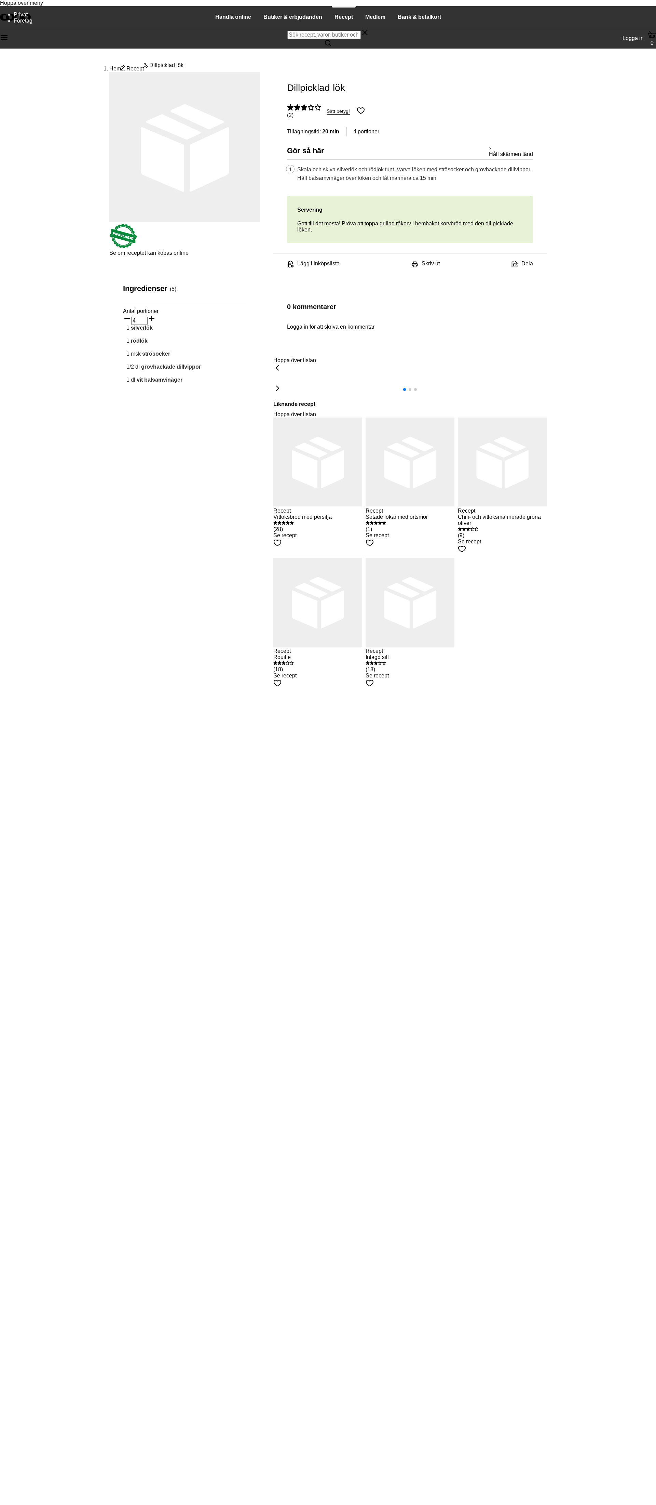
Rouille (282, 657)
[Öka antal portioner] (152, 319)
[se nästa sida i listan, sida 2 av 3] (277, 389)
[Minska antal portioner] (127, 319)
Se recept (285, 535)
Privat (21, 14)
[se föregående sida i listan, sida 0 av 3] (277, 368)
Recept (135, 68)
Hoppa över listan (294, 360)
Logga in (633, 38)
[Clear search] (365, 33)
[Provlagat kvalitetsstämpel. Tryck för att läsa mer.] (123, 247)
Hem (115, 68)
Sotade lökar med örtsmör (397, 517)
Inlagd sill (377, 657)
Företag (23, 21)
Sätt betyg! (338, 111)
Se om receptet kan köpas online (149, 253)
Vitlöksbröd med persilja (302, 517)
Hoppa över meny (21, 3)
